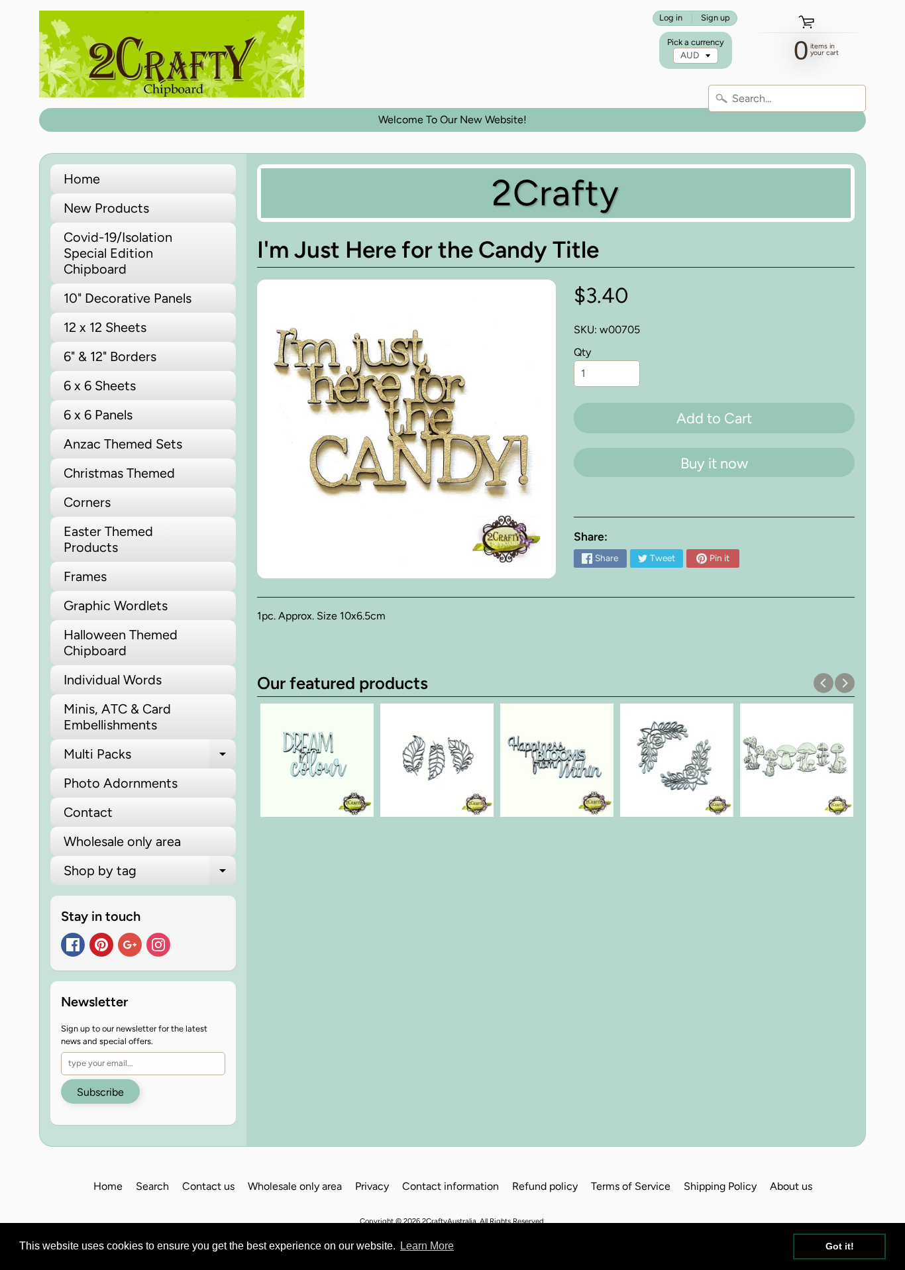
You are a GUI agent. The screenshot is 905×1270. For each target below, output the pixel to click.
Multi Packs (150, 757)
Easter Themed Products (108, 539)
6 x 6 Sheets (100, 386)
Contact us (208, 1186)
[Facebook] (73, 945)
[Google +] (130, 945)
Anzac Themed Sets (123, 444)
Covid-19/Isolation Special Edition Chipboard (118, 253)
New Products (106, 208)
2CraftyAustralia (449, 1221)
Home (82, 179)
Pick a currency (695, 42)
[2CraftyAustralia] (171, 54)
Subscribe (100, 1092)
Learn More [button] (427, 1245)
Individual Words (113, 680)
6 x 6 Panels (98, 415)
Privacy (372, 1186)
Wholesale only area (122, 841)
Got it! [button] (839, 1246)
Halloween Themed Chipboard (121, 643)
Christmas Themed (119, 473)
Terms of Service (630, 1186)
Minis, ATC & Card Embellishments (117, 717)
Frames (85, 576)
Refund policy (545, 1186)
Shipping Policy (720, 1186)
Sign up (715, 18)
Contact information (450, 1186)
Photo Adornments (121, 783)
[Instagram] (158, 945)
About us (791, 1186)
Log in (670, 18)
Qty (582, 352)
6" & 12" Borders (110, 356)
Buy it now (714, 463)
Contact (88, 812)
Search (152, 1186)
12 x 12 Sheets (105, 327)
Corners (87, 502)
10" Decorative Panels (127, 298)
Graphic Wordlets (116, 605)
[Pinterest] (101, 945)
